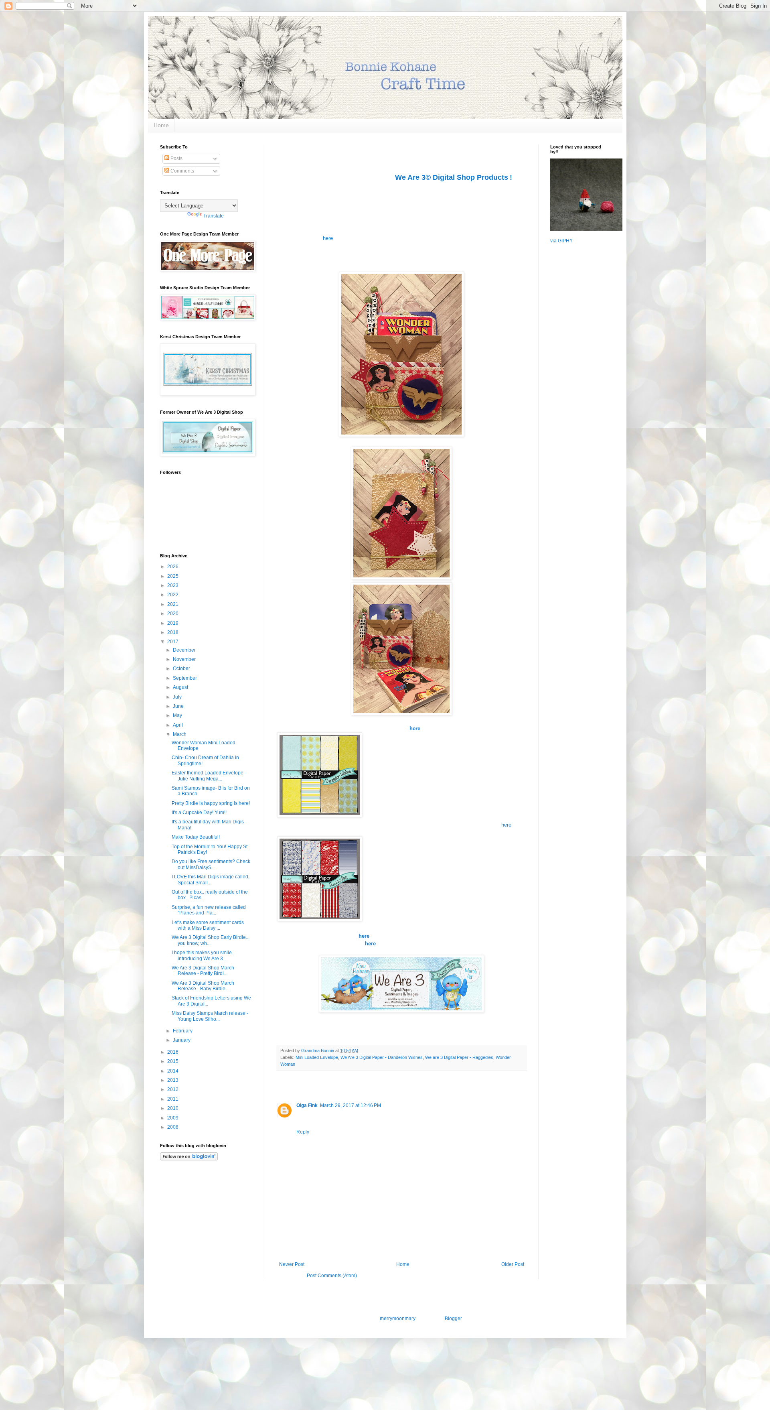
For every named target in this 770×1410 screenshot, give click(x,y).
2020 (173, 613)
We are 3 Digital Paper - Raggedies (459, 1057)
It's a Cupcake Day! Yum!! (199, 812)
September (185, 678)
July (178, 697)
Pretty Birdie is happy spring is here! (211, 803)
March (180, 734)
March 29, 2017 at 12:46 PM (350, 1105)
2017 (173, 641)
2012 (173, 1089)
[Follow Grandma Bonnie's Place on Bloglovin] (189, 1159)
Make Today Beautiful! (196, 837)
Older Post (512, 1264)
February (183, 1031)
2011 (173, 1099)
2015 (173, 1061)
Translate (213, 216)
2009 (173, 1118)
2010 (173, 1108)
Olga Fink (307, 1105)
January (182, 1040)
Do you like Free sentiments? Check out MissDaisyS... (211, 864)
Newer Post (291, 1264)
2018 (173, 632)
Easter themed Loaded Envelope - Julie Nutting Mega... (209, 775)
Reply (302, 1132)
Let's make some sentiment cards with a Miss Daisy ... (208, 925)
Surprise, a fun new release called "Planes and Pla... (209, 910)
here (328, 238)
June (179, 706)
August (181, 687)
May (178, 715)
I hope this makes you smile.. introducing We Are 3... (203, 955)
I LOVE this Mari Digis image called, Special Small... (210, 879)
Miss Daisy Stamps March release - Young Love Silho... (210, 1016)
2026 (173, 566)
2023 (173, 585)
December (185, 650)
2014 (173, 1071)
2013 (173, 1080)
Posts (175, 158)
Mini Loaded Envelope (317, 1057)
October (182, 668)
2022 (173, 594)
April (178, 725)
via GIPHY (561, 241)
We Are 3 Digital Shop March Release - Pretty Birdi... (203, 970)
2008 (173, 1127)
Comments (181, 171)
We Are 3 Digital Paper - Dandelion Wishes (381, 1057)
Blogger (453, 1318)
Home (161, 125)
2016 (173, 1052)
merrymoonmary (397, 1318)
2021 (173, 604)
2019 (173, 623)
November (185, 659)
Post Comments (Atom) (332, 1275)
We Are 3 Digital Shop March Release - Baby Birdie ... (203, 985)
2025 (173, 576)
